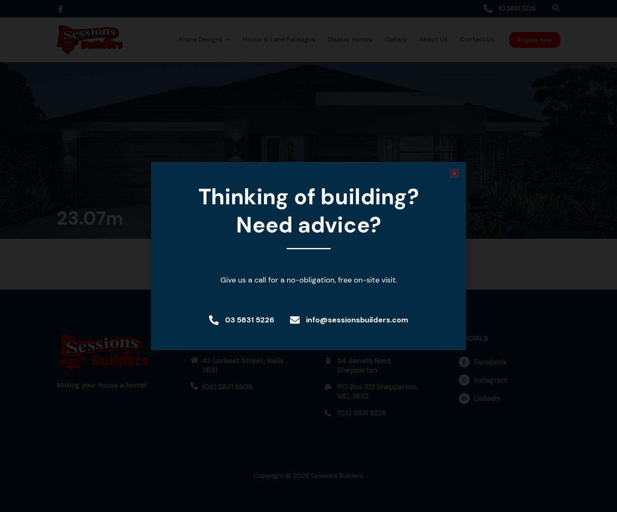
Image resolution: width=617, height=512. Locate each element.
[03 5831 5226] (214, 320)
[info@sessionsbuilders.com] (295, 320)
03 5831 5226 (250, 320)
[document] (308, 256)
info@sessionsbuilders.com (357, 320)
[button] (454, 173)
